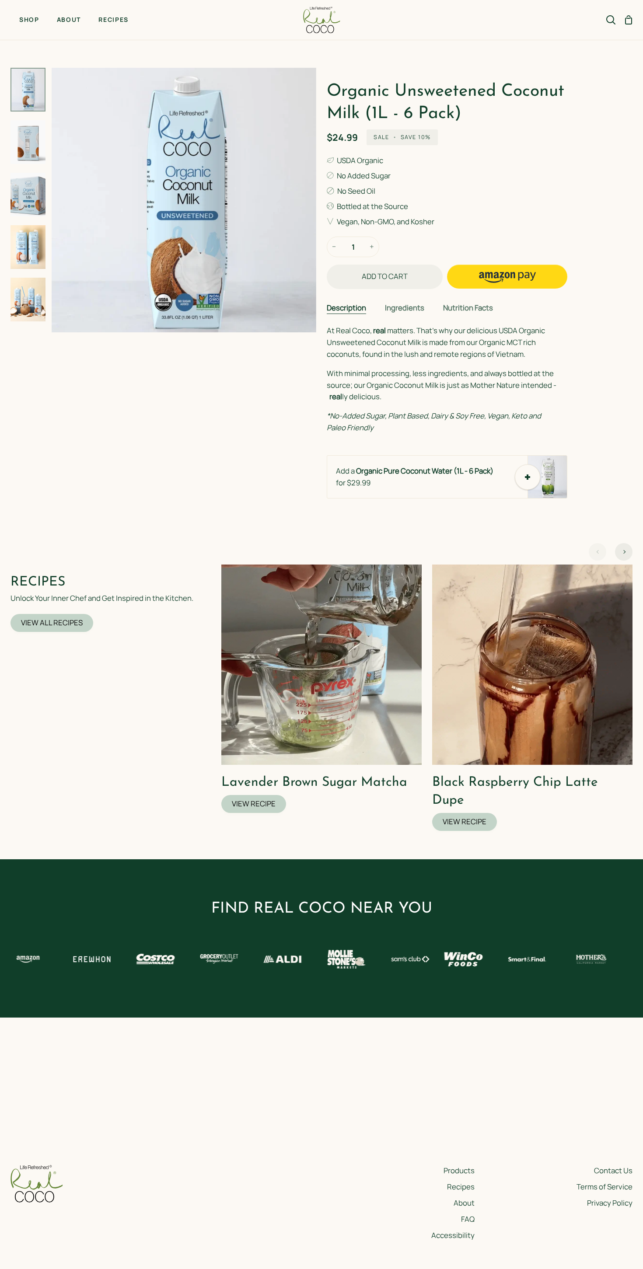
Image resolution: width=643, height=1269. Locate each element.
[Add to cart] (527, 477)
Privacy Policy (610, 1203)
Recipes (461, 1187)
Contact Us (613, 1170)
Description (346, 308)
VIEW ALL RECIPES (52, 622)
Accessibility (453, 1235)
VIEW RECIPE (254, 803)
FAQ (468, 1219)
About (464, 1203)
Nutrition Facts (468, 308)
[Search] (610, 20)
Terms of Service (605, 1187)
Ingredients (404, 308)
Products (459, 1170)
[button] (507, 277)
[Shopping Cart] (628, 20)
